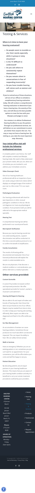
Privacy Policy (21, 460)
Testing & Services (28, 406)
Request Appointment (28, 431)
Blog (27, 460)
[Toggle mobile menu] (31, 14)
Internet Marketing (12, 460)
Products (28, 413)
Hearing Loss (28, 398)
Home (28, 392)
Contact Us (28, 423)
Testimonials (28, 418)
